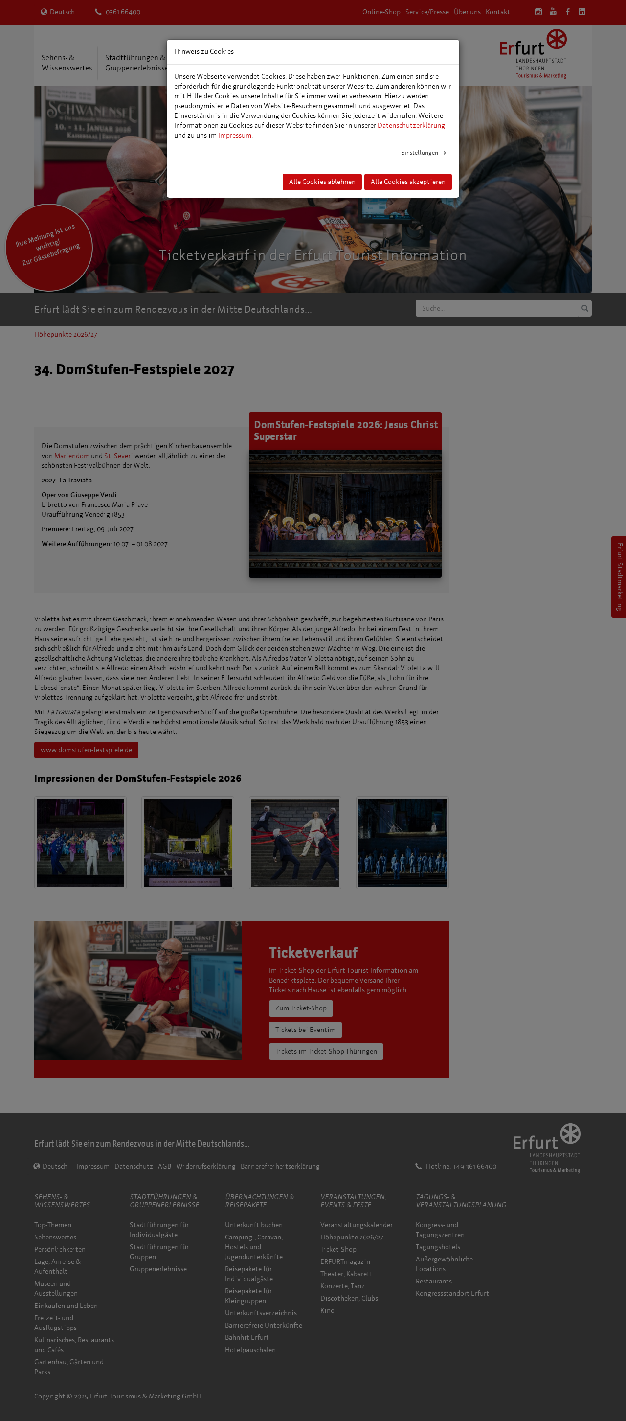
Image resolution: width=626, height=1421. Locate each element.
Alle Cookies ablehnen (322, 182)
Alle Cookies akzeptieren (408, 182)
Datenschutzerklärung (411, 125)
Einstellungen (420, 152)
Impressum (234, 135)
